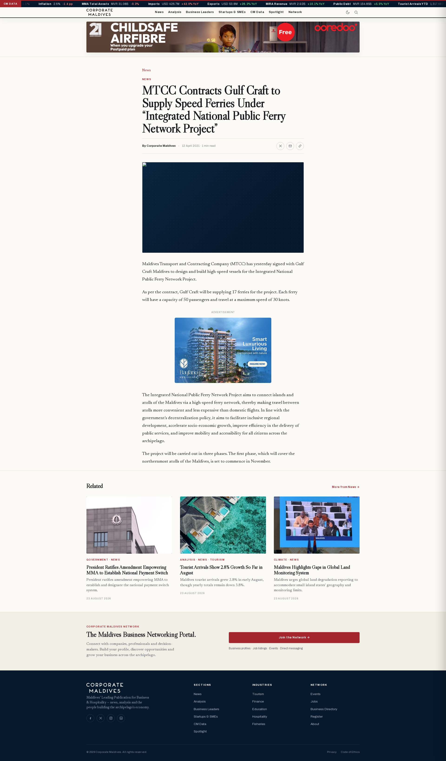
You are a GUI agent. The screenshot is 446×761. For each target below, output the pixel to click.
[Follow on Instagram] (111, 718)
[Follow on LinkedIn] (121, 718)
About (315, 724)
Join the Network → (294, 637)
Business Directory (324, 709)
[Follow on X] (101, 718)
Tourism (258, 694)
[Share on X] (280, 146)
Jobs (314, 701)
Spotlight (276, 12)
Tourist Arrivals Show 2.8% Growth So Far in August (221, 570)
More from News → (346, 487)
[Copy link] (300, 146)
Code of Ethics (350, 752)
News (159, 12)
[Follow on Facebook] (90, 718)
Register (317, 716)
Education (259, 709)
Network (295, 12)
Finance (258, 701)
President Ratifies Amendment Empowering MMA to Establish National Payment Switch (127, 570)
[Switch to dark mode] (347, 12)
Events (316, 694)
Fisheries (258, 724)
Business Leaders (200, 12)
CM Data (257, 12)
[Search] (356, 12)
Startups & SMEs (232, 12)
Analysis (174, 12)
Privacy (332, 752)
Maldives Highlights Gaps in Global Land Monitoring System (312, 570)
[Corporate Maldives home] (99, 12)
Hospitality (259, 716)
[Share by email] (290, 146)
